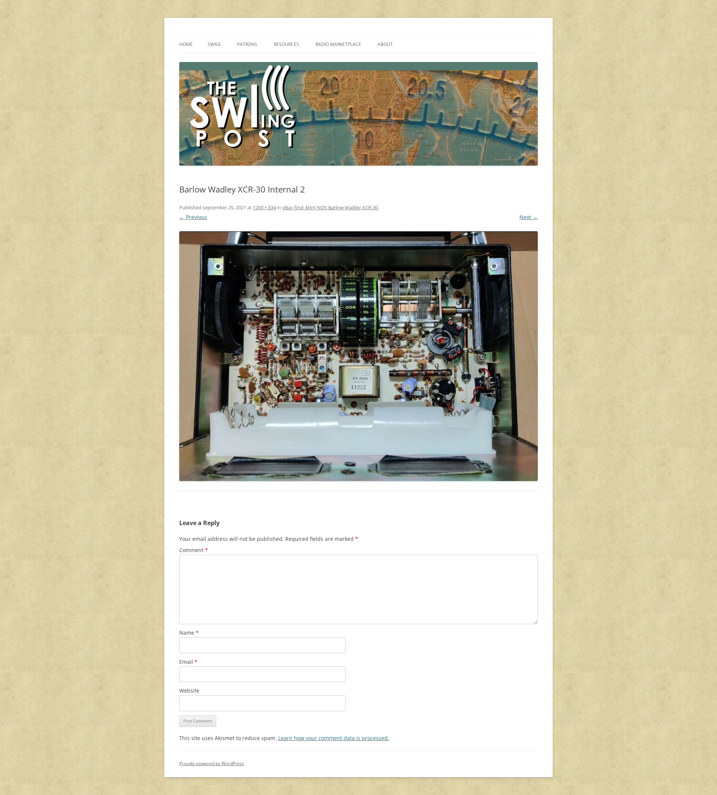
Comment (193, 550)
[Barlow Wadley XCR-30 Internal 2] (358, 356)
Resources (286, 44)
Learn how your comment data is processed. (333, 738)
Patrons (247, 44)
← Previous (193, 217)
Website (189, 690)
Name (189, 632)
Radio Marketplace (338, 44)
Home (186, 44)
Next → (528, 217)
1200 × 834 (264, 207)
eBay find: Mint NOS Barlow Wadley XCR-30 (330, 207)
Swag (214, 44)
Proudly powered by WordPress (211, 763)
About (385, 44)
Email (188, 661)
